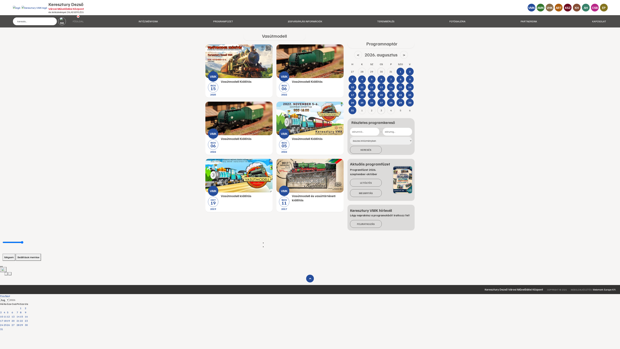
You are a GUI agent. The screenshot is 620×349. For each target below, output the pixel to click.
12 (8, 316)
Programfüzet (223, 21)
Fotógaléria (457, 21)
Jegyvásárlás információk (305, 21)
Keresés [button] (366, 149)
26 (8, 325)
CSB (595, 7)
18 (5, 320)
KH (577, 7)
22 (21, 320)
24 (1, 325)
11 (5, 316)
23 (26, 320)
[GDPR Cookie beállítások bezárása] (1, 266)
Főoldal (78, 21)
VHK (550, 7)
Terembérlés (385, 21)
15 (21, 316)
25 (5, 325)
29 (21, 325)
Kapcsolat (599, 21)
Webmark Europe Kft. (604, 289)
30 (26, 325)
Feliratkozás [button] (366, 224)
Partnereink (529, 21)
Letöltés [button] (366, 182)
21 (18, 320)
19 (8, 320)
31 (1, 329)
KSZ (568, 7)
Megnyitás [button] (366, 193)
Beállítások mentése (28, 257)
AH (586, 7)
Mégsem (9, 257)
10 (1, 316)
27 (13, 325)
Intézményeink (148, 21)
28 (18, 325)
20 (13, 320)
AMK (540, 7)
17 (1, 320)
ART (559, 7)
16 (26, 316)
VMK (531, 7)
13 (13, 316)
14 (18, 316)
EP (604, 7)
